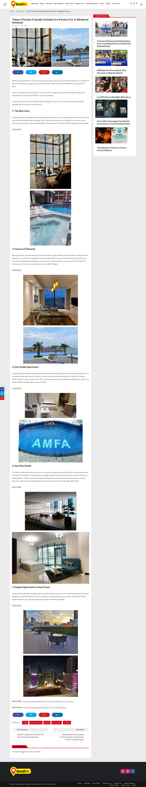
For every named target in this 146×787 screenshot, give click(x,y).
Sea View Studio (22, 465)
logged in (24, 752)
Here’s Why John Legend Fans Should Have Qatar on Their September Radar (113, 122)
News (42, 3)
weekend (67, 722)
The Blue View (22, 110)
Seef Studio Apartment (26, 367)
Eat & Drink (69, 3)
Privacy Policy (114, 785)
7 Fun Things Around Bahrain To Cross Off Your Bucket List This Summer (47, 701)
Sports (108, 3)
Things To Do (80, 3)
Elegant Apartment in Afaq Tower (32, 587)
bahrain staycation (36, 722)
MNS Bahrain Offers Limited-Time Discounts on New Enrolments (111, 71)
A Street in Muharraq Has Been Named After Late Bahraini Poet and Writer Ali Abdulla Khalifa (114, 43)
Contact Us (116, 3)
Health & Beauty (92, 3)
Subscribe (34, 3)
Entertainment (58, 3)
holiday (47, 722)
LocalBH (27, 784)
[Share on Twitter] (31, 72)
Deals (134, 785)
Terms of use (125, 785)
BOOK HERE (16, 129)
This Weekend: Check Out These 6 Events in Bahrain (112, 149)
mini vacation (56, 722)
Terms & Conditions (49, 784)
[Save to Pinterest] (44, 72)
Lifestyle (48, 3)
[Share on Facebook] (18, 72)
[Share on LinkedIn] (57, 72)
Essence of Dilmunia (24, 248)
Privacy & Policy (36, 784)
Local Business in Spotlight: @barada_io (114, 97)
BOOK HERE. (16, 270)
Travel (101, 3)
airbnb (25, 722)
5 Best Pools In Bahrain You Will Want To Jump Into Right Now (44, 707)
